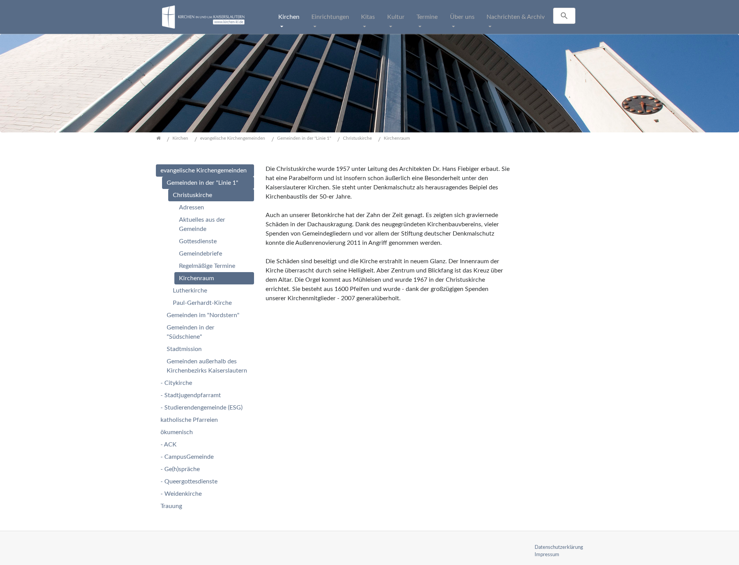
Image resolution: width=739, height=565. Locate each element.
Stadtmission (184, 349)
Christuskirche (192, 195)
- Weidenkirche (181, 494)
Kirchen (288, 17)
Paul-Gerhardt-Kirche (202, 303)
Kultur (396, 17)
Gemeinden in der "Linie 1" (202, 183)
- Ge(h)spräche (180, 469)
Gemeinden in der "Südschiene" (190, 332)
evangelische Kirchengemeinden (204, 170)
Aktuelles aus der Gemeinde (202, 224)
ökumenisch (177, 432)
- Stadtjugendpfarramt (191, 395)
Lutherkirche (190, 291)
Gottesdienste (198, 241)
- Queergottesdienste (189, 481)
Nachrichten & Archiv (516, 17)
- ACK (169, 444)
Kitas (368, 17)
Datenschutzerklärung (559, 547)
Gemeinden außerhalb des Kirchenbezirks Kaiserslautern (207, 366)
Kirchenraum (196, 278)
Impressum (547, 554)
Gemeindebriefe (200, 254)
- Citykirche (176, 383)
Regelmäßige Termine (207, 266)
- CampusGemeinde (187, 457)
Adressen (191, 207)
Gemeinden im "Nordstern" (203, 315)
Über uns (462, 17)
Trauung (171, 506)
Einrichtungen (330, 17)
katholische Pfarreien (189, 420)
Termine (427, 17)
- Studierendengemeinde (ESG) (201, 408)
